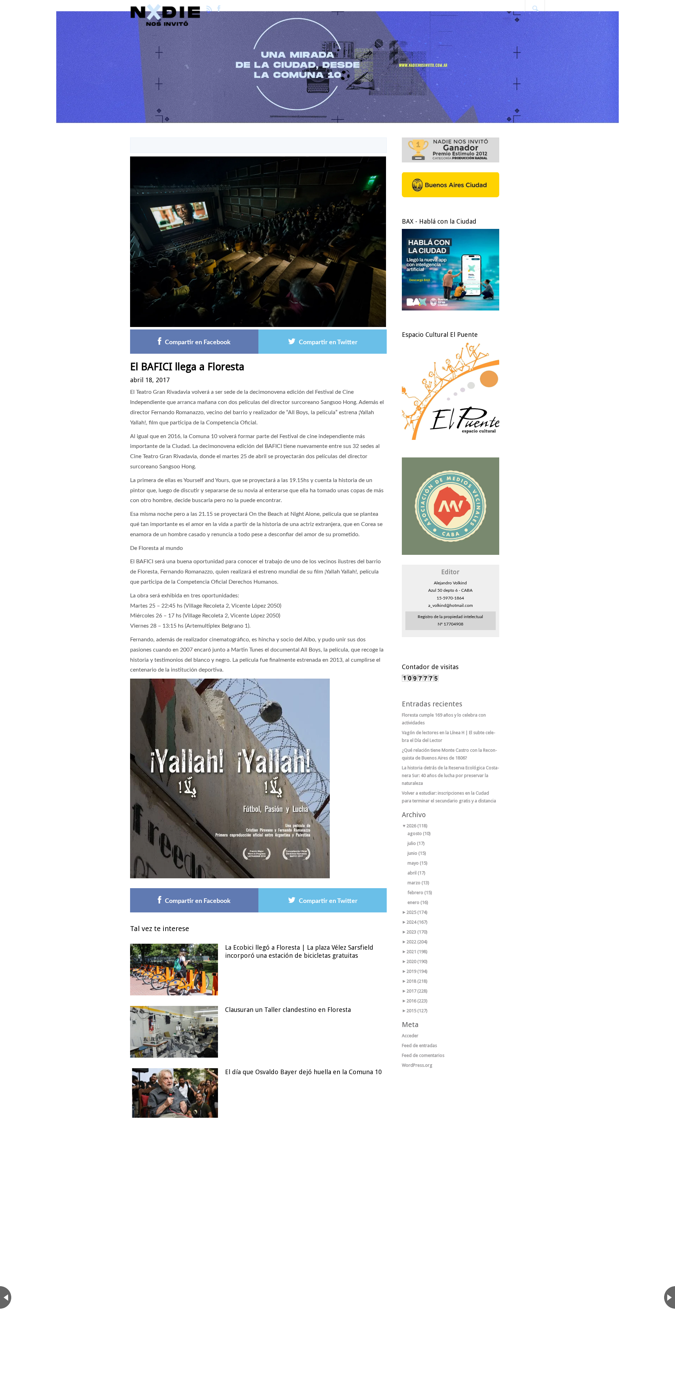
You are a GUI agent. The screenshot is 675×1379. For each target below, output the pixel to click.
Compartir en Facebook (198, 342)
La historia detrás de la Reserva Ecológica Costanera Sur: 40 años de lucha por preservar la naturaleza (450, 775)
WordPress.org (417, 1065)
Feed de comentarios (423, 1055)
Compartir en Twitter (328, 342)
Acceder (410, 1035)
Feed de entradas (419, 1045)
